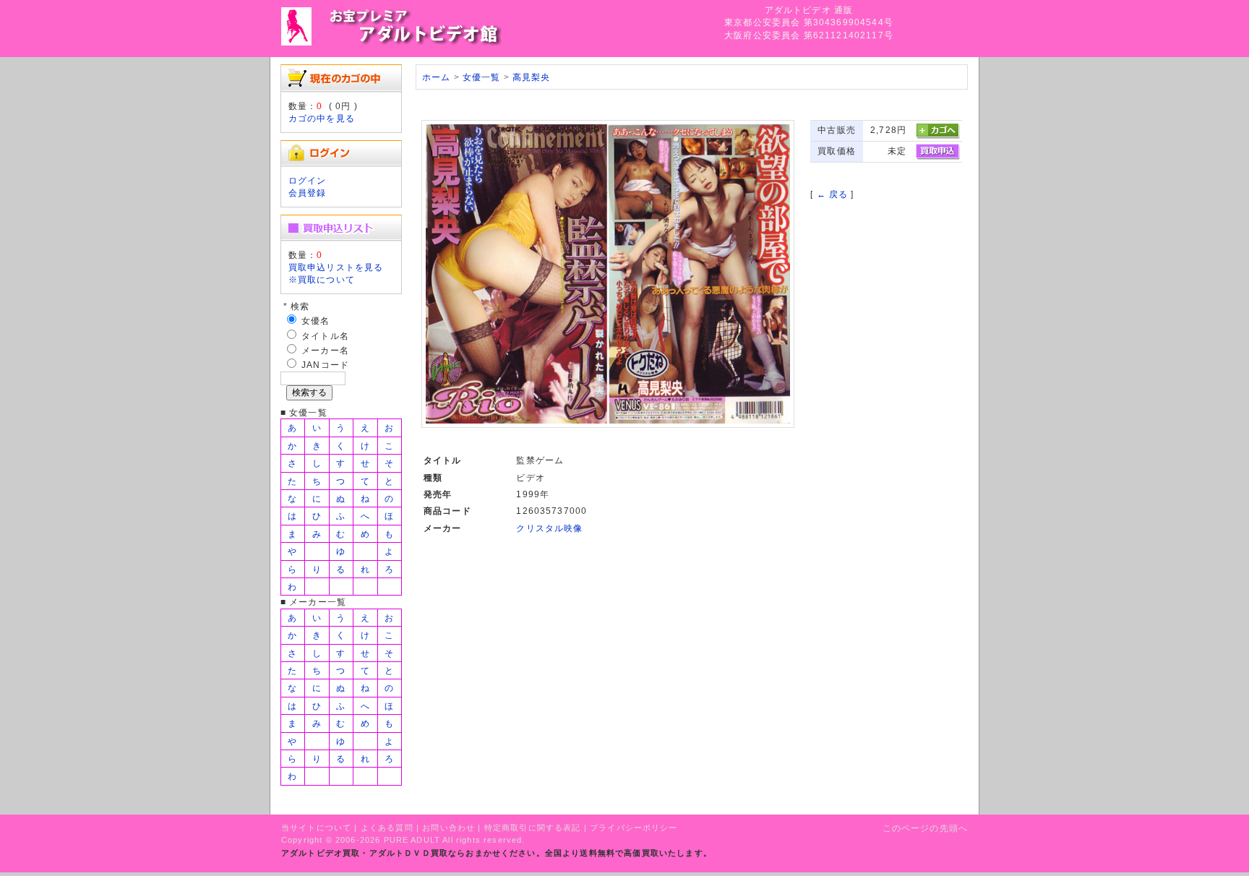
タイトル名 (325, 335)
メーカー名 (325, 350)
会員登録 (307, 192)
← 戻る (833, 194)
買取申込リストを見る (336, 267)
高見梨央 (531, 77)
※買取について (321, 279)
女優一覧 (482, 77)
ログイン (307, 180)
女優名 (315, 320)
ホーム (436, 77)
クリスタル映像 (549, 528)
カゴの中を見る (321, 118)
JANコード (325, 364)
